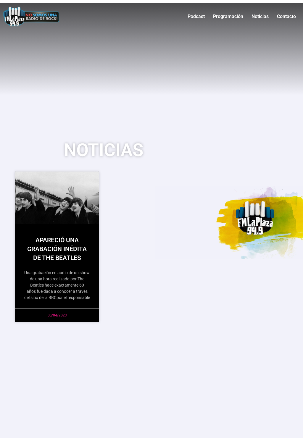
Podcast (196, 16)
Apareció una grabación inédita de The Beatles (57, 249)
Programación (228, 16)
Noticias (260, 16)
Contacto (286, 16)
